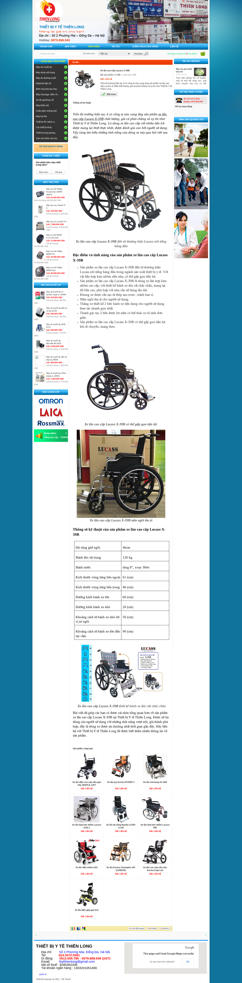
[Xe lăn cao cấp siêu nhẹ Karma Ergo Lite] (155, 864)
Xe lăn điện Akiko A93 (87, 867)
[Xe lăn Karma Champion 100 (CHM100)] (121, 864)
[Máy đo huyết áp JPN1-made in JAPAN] (40, 381)
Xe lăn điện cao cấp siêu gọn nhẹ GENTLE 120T (86, 783)
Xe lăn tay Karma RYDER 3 (120, 782)
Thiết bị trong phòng (45, 133)
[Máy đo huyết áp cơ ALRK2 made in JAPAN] (40, 300)
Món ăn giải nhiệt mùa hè (184, 70)
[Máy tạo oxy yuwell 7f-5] (40, 230)
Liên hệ (174, 46)
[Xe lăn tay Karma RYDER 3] (121, 778)
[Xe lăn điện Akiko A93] (86, 864)
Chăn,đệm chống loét (46, 111)
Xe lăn (75, 62)
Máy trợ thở (41, 116)
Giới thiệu (70, 46)
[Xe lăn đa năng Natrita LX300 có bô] (120, 821)
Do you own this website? (162, 962)
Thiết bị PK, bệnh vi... (46, 122)
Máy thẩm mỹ (42, 105)
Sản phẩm (94, 46)
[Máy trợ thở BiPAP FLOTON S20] (40, 243)
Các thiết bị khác (44, 127)
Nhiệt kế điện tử (43, 83)
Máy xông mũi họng (45, 72)
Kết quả (58, 172)
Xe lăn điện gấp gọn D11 (87, 910)
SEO (57, 979)
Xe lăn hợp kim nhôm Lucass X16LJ (86, 826)
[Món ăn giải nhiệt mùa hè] (200, 75)
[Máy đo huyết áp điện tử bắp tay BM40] (40, 365)
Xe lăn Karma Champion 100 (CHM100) (120, 869)
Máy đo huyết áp (44, 67)
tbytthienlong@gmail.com (77, 961)
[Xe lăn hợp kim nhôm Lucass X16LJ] (87, 821)
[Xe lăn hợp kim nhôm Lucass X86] (155, 821)
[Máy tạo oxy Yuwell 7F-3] (40, 213)
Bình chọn (43, 172)
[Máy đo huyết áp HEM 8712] (40, 333)
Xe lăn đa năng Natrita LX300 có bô (120, 826)
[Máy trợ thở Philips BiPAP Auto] (40, 276)
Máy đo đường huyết (46, 78)
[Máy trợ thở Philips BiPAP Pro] (40, 259)
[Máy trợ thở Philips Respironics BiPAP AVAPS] (40, 197)
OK (187, 961)
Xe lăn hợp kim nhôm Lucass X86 (155, 826)
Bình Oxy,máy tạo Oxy (46, 89)
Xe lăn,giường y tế (45, 100)
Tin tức (116, 46)
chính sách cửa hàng (145, 46)
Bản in (165, 928)
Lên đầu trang (138, 928)
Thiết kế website (44, 979)
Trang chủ (46, 46)
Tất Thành (66, 979)
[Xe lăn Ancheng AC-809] (155, 778)
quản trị (42, 974)
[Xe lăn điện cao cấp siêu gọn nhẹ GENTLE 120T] (86, 778)
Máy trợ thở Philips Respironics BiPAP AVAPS (54, 192)
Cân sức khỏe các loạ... (47, 138)
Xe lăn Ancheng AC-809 (155, 782)
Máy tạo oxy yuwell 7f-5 (56, 221)
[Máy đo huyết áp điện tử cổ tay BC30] (40, 316)
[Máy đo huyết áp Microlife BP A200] (40, 349)
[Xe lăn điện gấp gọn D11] (86, 906)
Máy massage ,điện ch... (47, 94)
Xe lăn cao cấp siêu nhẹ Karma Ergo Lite (155, 869)
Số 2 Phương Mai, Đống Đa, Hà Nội (84, 952)
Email (153, 928)
